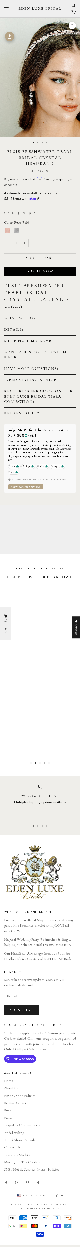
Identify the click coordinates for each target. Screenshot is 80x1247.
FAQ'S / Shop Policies (19, 1095)
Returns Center (15, 1103)
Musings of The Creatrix (22, 1162)
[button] (40, 318)
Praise (8, 1118)
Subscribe (21, 1010)
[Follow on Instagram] (17, 1183)
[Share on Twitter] (24, 213)
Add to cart (40, 258)
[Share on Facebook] (18, 213)
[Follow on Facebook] (6, 1183)
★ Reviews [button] (76, 627)
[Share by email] (35, 213)
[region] (40, 801)
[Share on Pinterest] (30, 213)
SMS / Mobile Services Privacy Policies (31, 1169)
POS (58, 1204)
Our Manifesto (15, 953)
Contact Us (12, 1147)
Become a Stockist (17, 1155)
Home (8, 1081)
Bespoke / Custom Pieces (22, 1125)
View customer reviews (25, 487)
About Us (11, 1088)
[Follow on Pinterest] (27, 1183)
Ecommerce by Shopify (40, 1208)
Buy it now (40, 271)
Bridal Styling (14, 1133)
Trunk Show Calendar (20, 1140)
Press (7, 1110)
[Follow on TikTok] (38, 1183)
